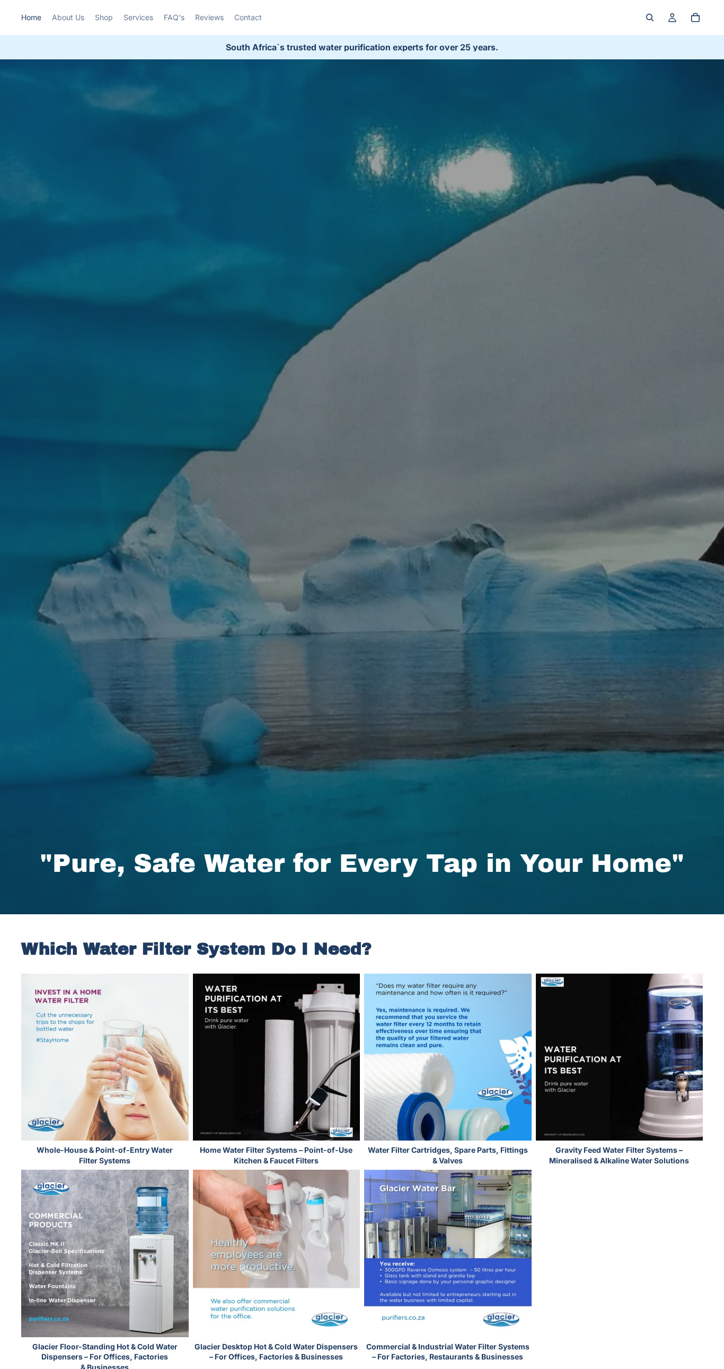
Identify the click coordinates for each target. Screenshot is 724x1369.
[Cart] (695, 17)
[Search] (649, 17)
